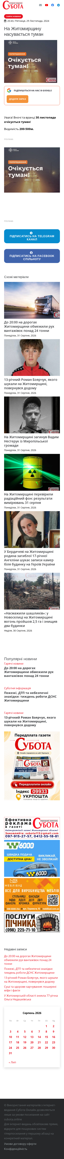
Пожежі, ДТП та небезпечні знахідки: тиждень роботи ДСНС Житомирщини (30, 697)
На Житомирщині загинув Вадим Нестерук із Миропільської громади (31, 441)
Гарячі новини (13, 663)
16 (53, 1037)
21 (39, 1042)
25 (17, 1048)
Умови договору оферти (20, 1144)
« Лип (12, 1062)
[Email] (40, 5)
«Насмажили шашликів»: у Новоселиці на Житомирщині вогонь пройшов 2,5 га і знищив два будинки (30, 619)
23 (53, 1042)
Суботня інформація (17, 688)
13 (31, 1037)
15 (46, 1037)
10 (10, 1037)
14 (39, 1037)
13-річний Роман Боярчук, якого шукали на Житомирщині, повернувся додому (30, 383)
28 (39, 1048)
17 (10, 1042)
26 (24, 1048)
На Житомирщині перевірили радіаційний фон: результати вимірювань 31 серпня (28, 498)
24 (10, 1048)
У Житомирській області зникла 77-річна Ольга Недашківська (31, 997)
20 (31, 1042)
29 (46, 1048)
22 (46, 1042)
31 (10, 1053)
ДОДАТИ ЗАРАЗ (17, 99)
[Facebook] (52, 5)
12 (24, 1037)
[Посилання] (13, 5)
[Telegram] (58, 5)
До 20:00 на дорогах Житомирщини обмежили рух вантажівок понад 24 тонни (29, 326)
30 (53, 1048)
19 (24, 1042)
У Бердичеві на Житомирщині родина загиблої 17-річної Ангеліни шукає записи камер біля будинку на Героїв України (29, 558)
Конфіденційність (15, 1149)
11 (17, 1037)
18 (17, 1042)
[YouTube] (46, 5)
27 (31, 1048)
